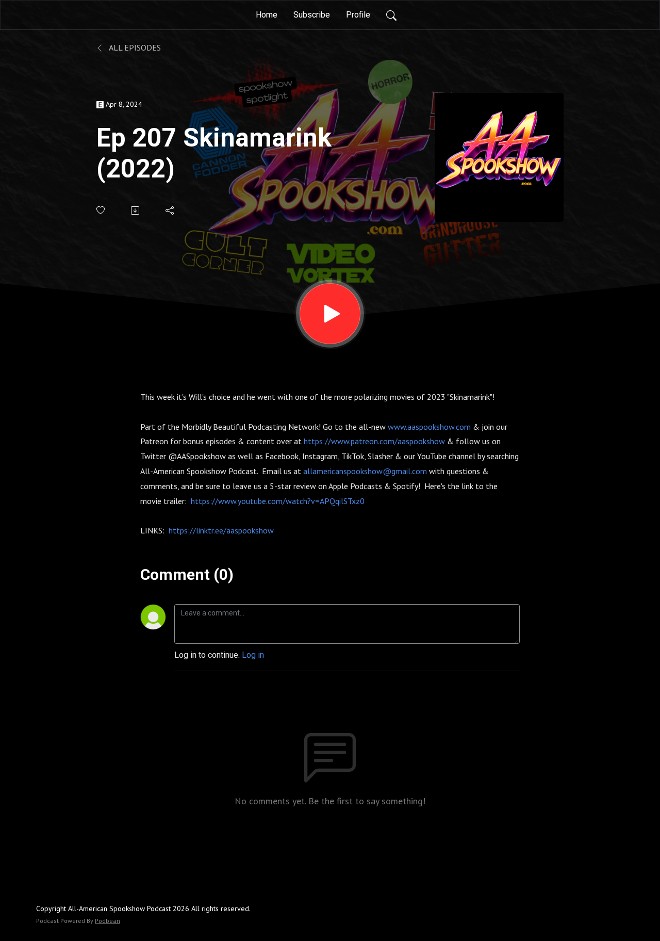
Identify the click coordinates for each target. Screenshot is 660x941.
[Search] (391, 15)
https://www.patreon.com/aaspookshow (374, 441)
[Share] (170, 210)
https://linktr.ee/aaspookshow (221, 530)
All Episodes (134, 47)
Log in (253, 655)
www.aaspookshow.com (429, 426)
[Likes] (101, 210)
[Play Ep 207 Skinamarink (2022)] (330, 313)
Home (266, 15)
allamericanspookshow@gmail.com (366, 471)
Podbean (107, 920)
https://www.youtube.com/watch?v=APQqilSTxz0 (278, 501)
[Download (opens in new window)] (136, 210)
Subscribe (311, 15)
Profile (358, 15)
